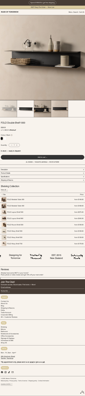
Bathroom (4, 331)
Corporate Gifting (7, 315)
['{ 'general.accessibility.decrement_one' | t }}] (11, 145)
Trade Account (6, 312)
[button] (75, 12)
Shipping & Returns (7, 308)
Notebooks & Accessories (10, 334)
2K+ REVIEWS (29, 162)
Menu (71, 12)
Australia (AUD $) (6, 384)
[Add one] (16, 145)
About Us (4, 303)
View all (3, 190)
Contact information (43, 380)
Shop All (4, 343)
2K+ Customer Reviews (9, 317)
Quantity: (4, 145)
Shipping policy (32, 380)
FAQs (3, 310)
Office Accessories (7, 336)
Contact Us (5, 301)
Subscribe (4, 291)
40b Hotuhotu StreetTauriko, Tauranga (8, 357)
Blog (2, 306)
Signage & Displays (7, 338)
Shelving (4, 327)
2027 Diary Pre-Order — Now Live (42, 7)
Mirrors (3, 329)
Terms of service (22, 380)
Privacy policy (13, 380)
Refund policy (4, 380)
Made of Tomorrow (11, 378)
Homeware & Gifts (7, 340)
